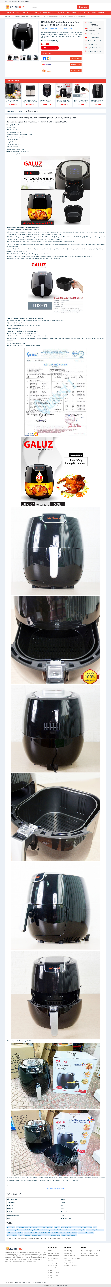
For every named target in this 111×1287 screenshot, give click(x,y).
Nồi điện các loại (35, 16)
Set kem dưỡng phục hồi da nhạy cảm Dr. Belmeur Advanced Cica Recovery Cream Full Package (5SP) (41, 1238)
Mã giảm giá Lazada (53, 1272)
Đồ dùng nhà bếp (25, 16)
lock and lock (11, 1227)
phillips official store (37, 1235)
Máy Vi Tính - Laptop (70, 1263)
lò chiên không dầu (79, 1230)
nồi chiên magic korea (24, 1235)
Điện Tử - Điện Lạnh (22, 12)
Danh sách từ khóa (53, 1268)
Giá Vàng (33, 1282)
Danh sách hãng (52, 1263)
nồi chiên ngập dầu (62, 1230)
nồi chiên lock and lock (30, 1232)
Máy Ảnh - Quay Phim (70, 1265)
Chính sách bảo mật (53, 1253)
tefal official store (66, 1227)
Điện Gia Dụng (36, 12)
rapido (43, 1227)
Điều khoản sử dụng (53, 1255)
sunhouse (57, 1227)
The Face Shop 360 (24, 1282)
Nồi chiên (43, 16)
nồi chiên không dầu (44, 1232)
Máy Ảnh (101, 12)
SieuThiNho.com (54, 1285)
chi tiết (32, 111)
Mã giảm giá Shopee (53, 1275)
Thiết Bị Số (81, 12)
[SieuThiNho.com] (15, 7)
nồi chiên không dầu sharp (85, 1232)
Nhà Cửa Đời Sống (49, 12)
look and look (36, 1227)
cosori (70, 1230)
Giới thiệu (21, 1)
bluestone (79, 1227)
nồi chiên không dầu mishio (14, 1230)
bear (85, 1227)
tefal (74, 1227)
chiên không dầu (12, 1235)
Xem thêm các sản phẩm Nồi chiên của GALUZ (62, 28)
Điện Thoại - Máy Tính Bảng (67, 12)
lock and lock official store (23, 1227)
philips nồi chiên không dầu (15, 1232)
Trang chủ (8, 1)
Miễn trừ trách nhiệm (53, 1258)
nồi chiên (74, 1232)
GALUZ (47, 28)
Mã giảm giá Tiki (52, 1270)
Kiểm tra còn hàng (50, 48)
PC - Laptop (92, 12)
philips (90, 1227)
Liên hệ (27, 1)
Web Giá (38, 1282)
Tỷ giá (16, 1282)
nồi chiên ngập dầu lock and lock (61, 1232)
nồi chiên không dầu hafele (31, 1230)
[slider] (10, 58)
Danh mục (14, 1)
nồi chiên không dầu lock (48, 1230)
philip (94, 1227)
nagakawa (50, 1227)
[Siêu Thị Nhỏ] (14, 1249)
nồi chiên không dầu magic (68, 1235)
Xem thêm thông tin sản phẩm (55, 1188)
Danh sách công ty (53, 1265)
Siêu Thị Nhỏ (63, 1285)
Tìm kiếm (84, 7)
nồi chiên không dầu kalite (52, 1235)
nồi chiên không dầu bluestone (95, 1230)
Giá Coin (44, 1282)
